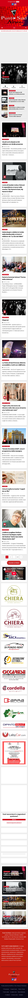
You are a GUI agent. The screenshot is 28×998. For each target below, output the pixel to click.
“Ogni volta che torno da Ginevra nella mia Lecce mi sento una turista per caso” (14, 408)
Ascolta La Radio (14, 563)
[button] (25, 27)
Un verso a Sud (5, 317)
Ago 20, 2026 (6, 322)
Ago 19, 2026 (6, 367)
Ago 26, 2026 (7, 80)
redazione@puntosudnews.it (14, 822)
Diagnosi (5, 320)
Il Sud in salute (6, 360)
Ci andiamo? (11, 105)
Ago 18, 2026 (6, 412)
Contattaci (21, 994)
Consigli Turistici (6, 446)
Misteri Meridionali (21, 992)
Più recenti (5, 87)
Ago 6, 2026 (6, 493)
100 (18, 557)
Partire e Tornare (21, 989)
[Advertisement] (14, 47)
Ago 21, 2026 (6, 239)
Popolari (14, 87)
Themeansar (24, 985)
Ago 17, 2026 (6, 453)
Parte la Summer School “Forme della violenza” (13, 919)
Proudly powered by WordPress (7, 985)
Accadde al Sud (13, 992)
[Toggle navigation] (14, 28)
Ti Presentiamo (12, 90)
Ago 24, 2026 (6, 194)
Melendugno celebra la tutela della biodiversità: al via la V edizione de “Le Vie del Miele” (17, 109)
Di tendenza (22, 87)
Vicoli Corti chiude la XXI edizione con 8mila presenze (13, 78)
